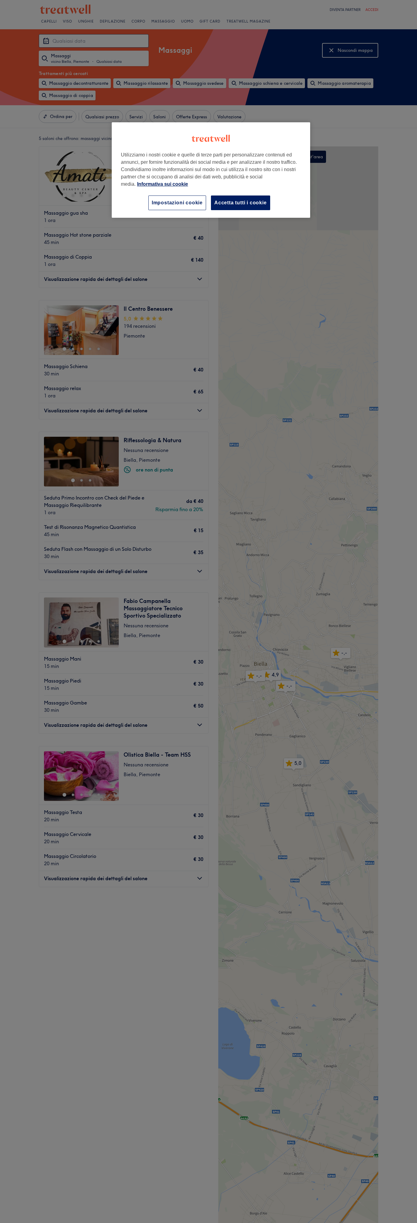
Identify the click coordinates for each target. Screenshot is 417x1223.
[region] (211, 170)
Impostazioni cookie (177, 202)
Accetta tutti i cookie (240, 202)
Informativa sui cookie (162, 184)
